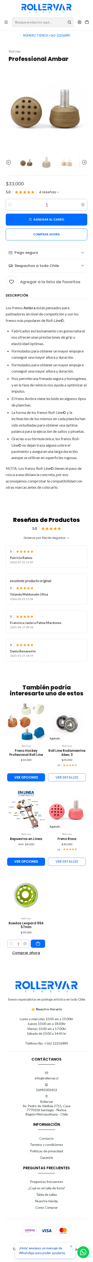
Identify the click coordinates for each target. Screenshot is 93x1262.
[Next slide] (83, 162)
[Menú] (6, 22)
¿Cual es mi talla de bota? (46, 1188)
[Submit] (69, 22)
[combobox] (42, 22)
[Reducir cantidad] (10, 205)
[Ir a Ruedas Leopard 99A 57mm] (26, 894)
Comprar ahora (26, 952)
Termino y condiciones (46, 1145)
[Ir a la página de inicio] (46, 8)
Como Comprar (46, 1207)
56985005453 (46, 1090)
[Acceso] (79, 22)
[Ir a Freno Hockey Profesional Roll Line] (26, 721)
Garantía (46, 1157)
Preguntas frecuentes (46, 1182)
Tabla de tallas (46, 1194)
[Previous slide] (9, 162)
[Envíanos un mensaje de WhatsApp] (83, 1252)
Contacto (46, 1138)
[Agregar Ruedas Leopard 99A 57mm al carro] (38, 944)
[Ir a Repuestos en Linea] (26, 809)
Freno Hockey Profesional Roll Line (26, 753)
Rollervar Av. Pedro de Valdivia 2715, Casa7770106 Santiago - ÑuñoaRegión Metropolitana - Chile (46, 1108)
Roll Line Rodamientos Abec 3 (67, 753)
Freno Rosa (66, 839)
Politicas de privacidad (46, 1151)
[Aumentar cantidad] (83, 205)
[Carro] (87, 22)
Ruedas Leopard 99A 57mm (26, 925)
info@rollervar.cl (46, 1078)
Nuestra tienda (46, 1201)
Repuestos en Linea (26, 839)
